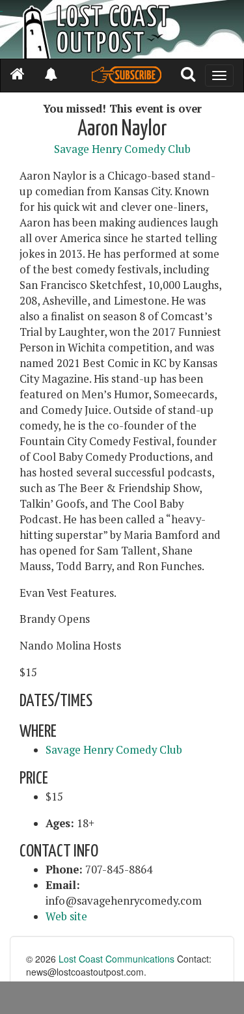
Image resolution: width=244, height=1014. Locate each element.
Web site (66, 916)
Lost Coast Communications (116, 958)
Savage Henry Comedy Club (122, 149)
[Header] (122, 29)
